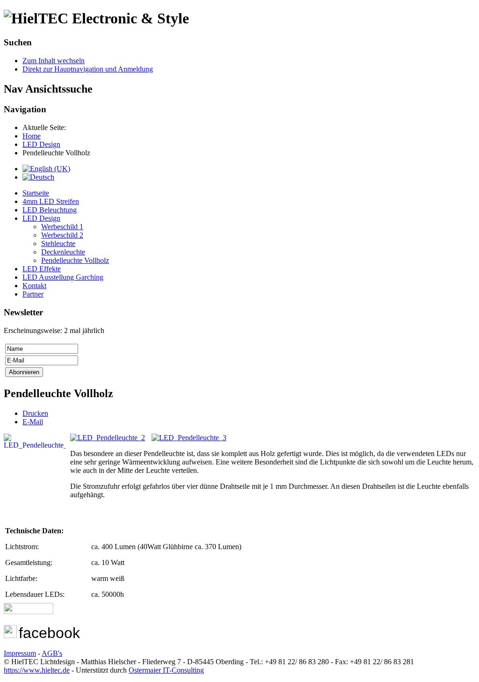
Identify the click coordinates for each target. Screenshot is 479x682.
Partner (33, 294)
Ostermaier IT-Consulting (166, 670)
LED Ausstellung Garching (62, 277)
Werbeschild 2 (62, 235)
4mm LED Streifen (50, 201)
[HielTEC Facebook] (10, 635)
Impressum (20, 653)
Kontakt (34, 286)
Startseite (35, 193)
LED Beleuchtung (49, 210)
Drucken (35, 413)
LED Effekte (41, 269)
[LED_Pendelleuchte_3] (189, 438)
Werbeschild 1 (62, 227)
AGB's (52, 653)
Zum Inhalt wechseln (53, 61)
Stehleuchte (58, 243)
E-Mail (32, 422)
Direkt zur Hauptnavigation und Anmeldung (87, 69)
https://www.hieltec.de (37, 670)
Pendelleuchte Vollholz (75, 260)
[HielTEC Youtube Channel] (28, 612)
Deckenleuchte (63, 252)
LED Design (41, 218)
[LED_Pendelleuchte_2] (110, 438)
